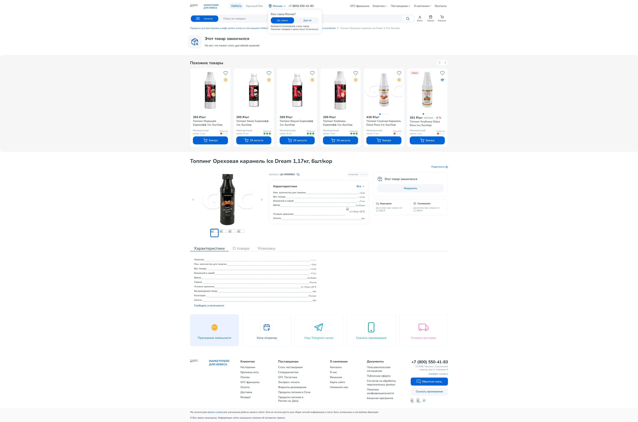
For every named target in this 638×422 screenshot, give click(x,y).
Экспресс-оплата (289, 382)
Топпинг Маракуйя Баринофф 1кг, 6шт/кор (207, 123)
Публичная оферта (379, 376)
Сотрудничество (288, 372)
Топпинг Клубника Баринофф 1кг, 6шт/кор (337, 123)
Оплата (245, 387)
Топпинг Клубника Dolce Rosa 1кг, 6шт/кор (425, 123)
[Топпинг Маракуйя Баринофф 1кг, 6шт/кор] (210, 90)
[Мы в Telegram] (419, 400)
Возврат (245, 397)
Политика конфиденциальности (380, 391)
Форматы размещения (292, 387)
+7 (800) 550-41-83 (301, 6)
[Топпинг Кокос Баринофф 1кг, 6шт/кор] (254, 90)
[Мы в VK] (425, 400)
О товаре (241, 248)
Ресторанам (247, 367)
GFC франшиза (359, 6)
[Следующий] (445, 62)
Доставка (246, 392)
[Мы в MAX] (413, 400)
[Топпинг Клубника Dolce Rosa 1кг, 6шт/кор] (427, 90)
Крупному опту (249, 372)
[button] (420, 19)
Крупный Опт (254, 6)
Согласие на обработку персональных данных (381, 382)
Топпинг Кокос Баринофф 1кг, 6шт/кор (252, 123)
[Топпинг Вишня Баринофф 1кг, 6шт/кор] (297, 90)
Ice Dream (360, 205)
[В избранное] (225, 73)
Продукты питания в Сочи (294, 392)
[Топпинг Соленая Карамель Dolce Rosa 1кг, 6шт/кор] (384, 90)
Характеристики (209, 248)
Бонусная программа (380, 398)
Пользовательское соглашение (378, 369)
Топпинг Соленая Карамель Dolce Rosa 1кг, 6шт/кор (383, 123)
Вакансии (336, 377)
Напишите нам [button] (339, 387)
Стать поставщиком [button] (290, 367)
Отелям (245, 377)
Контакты (441, 6)
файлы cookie (215, 412)
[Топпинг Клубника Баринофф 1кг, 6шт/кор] (340, 90)
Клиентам (379, 6)
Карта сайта (337, 382)
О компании (421, 6)
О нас (333, 372)
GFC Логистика (287, 377)
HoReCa (236, 6)
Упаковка (266, 248)
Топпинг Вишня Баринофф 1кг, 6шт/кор (296, 123)
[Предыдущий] (439, 62)
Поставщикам (399, 6)
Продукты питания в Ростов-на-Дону (290, 399)
